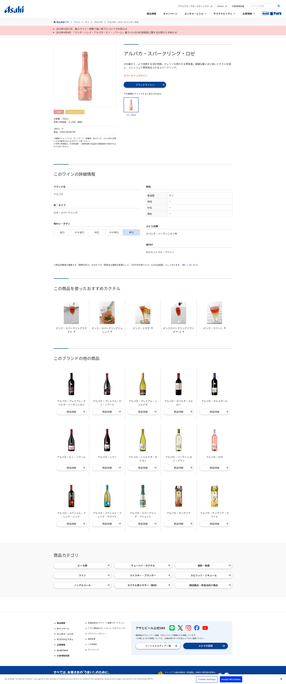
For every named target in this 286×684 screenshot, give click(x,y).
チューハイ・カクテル (143, 565)
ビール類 (82, 565)
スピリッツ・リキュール (204, 575)
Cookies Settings (207, 679)
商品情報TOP (62, 22)
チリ (87, 22)
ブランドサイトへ (144, 85)
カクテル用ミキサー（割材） (143, 585)
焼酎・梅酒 (204, 565)
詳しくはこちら (190, 264)
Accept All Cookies (231, 679)
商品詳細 (71, 411)
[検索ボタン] (279, 5)
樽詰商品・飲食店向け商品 (203, 585)
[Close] (281, 679)
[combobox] (263, 5)
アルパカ (98, 22)
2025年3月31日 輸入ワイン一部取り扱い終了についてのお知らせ (91, 29)
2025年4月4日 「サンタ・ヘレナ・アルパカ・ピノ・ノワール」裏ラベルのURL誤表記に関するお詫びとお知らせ (116, 32)
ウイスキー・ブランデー (143, 575)
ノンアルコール (82, 585)
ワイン (77, 22)
